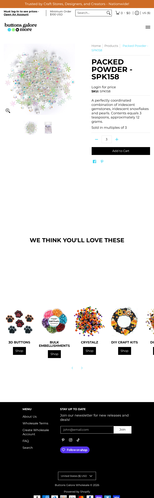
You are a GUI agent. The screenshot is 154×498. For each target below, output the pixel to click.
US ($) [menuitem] (146, 12)
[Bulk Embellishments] (54, 321)
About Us (30, 416)
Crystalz (89, 342)
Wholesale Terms (35, 423)
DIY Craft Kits (124, 342)
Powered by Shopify (77, 491)
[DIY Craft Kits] (124, 321)
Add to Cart (120, 151)
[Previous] (72, 368)
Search (28, 447)
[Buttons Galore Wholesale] (21, 27)
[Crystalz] (89, 321)
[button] (94, 162)
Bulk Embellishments (54, 343)
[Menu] (147, 27)
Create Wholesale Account (36, 432)
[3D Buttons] (19, 321)
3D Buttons (19, 342)
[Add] (117, 139)
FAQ (26, 441)
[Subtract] (96, 139)
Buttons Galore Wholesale (72, 485)
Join (122, 429)
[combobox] (90, 13)
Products (111, 46)
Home (96, 46)
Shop (19, 351)
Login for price (103, 87)
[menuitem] (123, 13)
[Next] (82, 368)
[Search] (109, 13)
